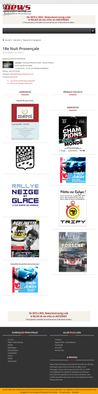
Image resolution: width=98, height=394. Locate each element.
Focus (10, 355)
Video (10, 358)
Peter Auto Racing (15, 342)
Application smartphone (65, 342)
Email (15, 77)
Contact (58, 339)
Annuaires (12, 361)
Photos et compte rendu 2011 (21, 83)
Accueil (7, 40)
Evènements (13, 350)
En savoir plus (65, 392)
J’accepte (75, 392)
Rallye (10, 345)
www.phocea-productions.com (21, 74)
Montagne (12, 347)
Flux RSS (58, 347)
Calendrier (17, 40)
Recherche (59, 350)
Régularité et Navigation (32, 40)
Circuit (10, 339)
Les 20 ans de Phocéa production (22, 81)
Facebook (59, 345)
